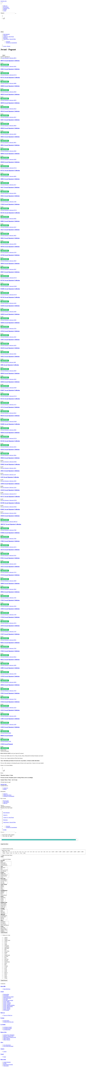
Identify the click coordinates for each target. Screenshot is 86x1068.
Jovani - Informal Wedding (9, 1005)
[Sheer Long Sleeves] (5, 925)
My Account (6, 7)
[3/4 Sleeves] (5, 922)
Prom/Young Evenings (8, 1064)
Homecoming (6, 994)
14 (25, 851)
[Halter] (4, 910)
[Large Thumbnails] (2, 53)
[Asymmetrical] (3, 904)
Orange (6, 966)
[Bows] (4, 894)
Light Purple (7, 955)
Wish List (5, 5)
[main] (43, 398)
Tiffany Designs (6, 1038)
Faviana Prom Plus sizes (8, 1021)
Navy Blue (7, 951)
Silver (6, 976)
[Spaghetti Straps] (4, 930)
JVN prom (5, 999)
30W (82, 851)
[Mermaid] (4, 918)
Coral (6, 967)
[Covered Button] (4, 879)
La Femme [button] (3, 1024)
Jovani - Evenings (7, 1002)
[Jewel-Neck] (4, 913)
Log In (4, 10)
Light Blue (7, 947)
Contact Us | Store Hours (8, 817)
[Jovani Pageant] (6, 733)
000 (4, 851)
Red (5, 964)
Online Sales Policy (7, 795)
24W (71, 851)
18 (30, 851)
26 (41, 851)
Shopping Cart (6, 8)
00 (6, 851)
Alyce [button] (2, 1042)
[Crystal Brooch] (4, 895)
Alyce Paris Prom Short (8, 1046)
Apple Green (7, 940)
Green (6, 941)
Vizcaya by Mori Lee (7, 1015)
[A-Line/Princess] (4, 915)
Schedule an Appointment (8, 796)
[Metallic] (2, 886)
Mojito (6, 939)
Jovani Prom (6, 995)
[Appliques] (4, 891)
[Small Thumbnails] (1, 53)
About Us (5, 793)
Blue (6, 949)
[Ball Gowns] (4, 867)
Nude (6, 970)
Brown (6, 972)
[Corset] (5, 877)
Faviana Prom (6, 1020)
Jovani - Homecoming (8, 1006)
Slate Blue (7, 948)
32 (49, 851)
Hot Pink (6, 959)
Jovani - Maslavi (6, 1007)
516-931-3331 (4, 1)
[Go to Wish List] (2, 2)
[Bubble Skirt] (5, 873)
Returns (5, 789)
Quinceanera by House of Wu (9, 1037)
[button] (6, 34)
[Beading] (4, 892)
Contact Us (5, 788)
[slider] (77, 840)
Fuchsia (6, 960)
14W (53, 851)
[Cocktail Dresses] (6, 865)
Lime (6, 943)
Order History (6, 802)
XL (21, 853)
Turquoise (7, 945)
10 (20, 851)
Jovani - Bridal (6, 1001)
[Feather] (3, 900)
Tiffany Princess (6, 1039)
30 (47, 851)
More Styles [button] (3, 1059)
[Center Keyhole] (5, 876)
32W (4, 853)
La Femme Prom (6, 1029)
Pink (6, 957)
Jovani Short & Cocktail (8, 996)
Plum (6, 963)
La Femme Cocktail (7, 1027)
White (6, 978)
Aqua (6, 944)
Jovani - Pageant (6, 46)
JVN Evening (6, 1010)
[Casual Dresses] (6, 864)
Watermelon (7, 961)
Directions (5, 819)
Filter (4, 55)
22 (36, 851)
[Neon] (2, 888)
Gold (6, 971)
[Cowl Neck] (4, 909)
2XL (25, 853)
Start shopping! (6, 812)
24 (39, 851)
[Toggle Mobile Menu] (1, 809)
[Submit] (15, 13)
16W (57, 851)
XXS (8, 853)
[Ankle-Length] (3, 903)
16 (28, 851)
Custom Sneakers (7, 1062)
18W (60, 851)
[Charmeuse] (3, 897)
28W (79, 851)
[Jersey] (3, 901)
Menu (2, 31)
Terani (4, 1056)
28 (44, 851)
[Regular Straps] (4, 928)
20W (64, 851)
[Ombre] (2, 889)
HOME (4, 829)
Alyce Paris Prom (7, 1045)
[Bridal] (6, 861)
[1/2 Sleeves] (5, 921)
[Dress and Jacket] (4, 870)
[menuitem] (44, 5)
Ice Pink (6, 956)
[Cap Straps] (4, 927)
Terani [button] (2, 1054)
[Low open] (4, 883)
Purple (6, 952)
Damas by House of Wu (8, 1036)
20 (33, 851)
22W (68, 851)
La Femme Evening (7, 1028)
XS (11, 853)
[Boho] (4, 868)
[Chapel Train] (3, 906)
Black (6, 974)
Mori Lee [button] (3, 1012)
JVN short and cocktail (8, 1000)
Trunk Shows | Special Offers (9, 822)
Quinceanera (6, 1065)
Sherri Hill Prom (6, 989)
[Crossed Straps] (4, 880)
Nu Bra (4, 1063)
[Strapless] (4, 931)
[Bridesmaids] (6, 862)
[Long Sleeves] (5, 924)
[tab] (43, 986)
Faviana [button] (2, 1018)
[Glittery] (2, 885)
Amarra (4, 1051)
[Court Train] (3, 907)
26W (75, 851)
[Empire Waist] (4, 916)
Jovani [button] (2, 991)
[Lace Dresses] (4, 871)
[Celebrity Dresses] (5, 874)
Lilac (6, 953)
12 (22, 851)
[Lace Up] (4, 882)
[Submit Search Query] (15, 832)
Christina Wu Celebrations (8, 1034)
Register (5, 9)
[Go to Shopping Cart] (1, 2)
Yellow (6, 937)
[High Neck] (4, 912)
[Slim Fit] (4, 919)
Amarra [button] (2, 1048)
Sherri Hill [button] (3, 986)
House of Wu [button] (3, 1032)
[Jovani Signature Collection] (8, 58)
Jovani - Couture (6, 1004)
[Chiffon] (3, 898)
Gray (6, 975)
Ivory (6, 968)
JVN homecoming (7, 998)
